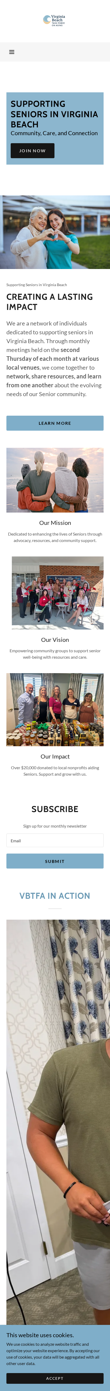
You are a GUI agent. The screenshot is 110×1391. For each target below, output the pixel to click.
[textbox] (55, 840)
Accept (55, 1378)
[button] (11, 52)
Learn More (55, 423)
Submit (55, 861)
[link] (55, 21)
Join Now (32, 150)
